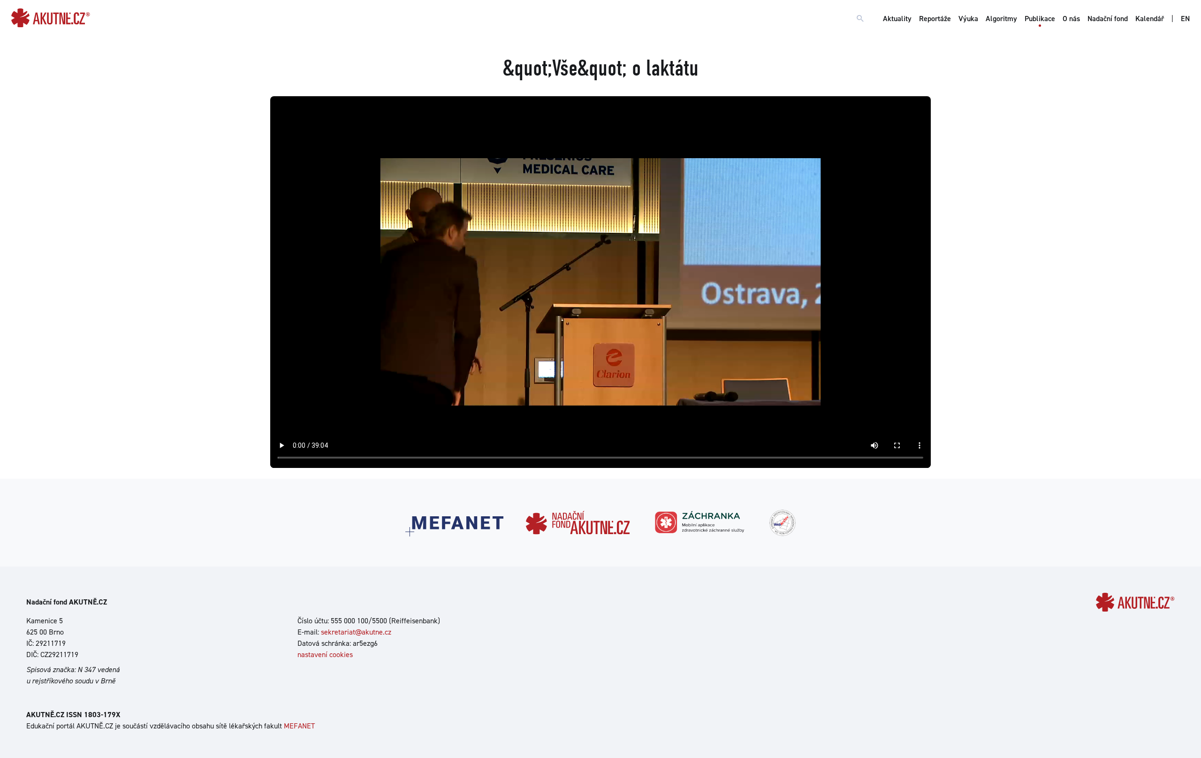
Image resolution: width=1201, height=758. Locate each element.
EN (1185, 18)
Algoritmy (1001, 18)
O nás (1071, 18)
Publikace (1040, 18)
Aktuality (897, 18)
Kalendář (1149, 18)
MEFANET (299, 726)
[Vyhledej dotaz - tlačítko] (860, 19)
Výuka (968, 18)
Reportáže (935, 18)
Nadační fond (1107, 18)
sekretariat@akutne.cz (356, 632)
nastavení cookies (325, 654)
